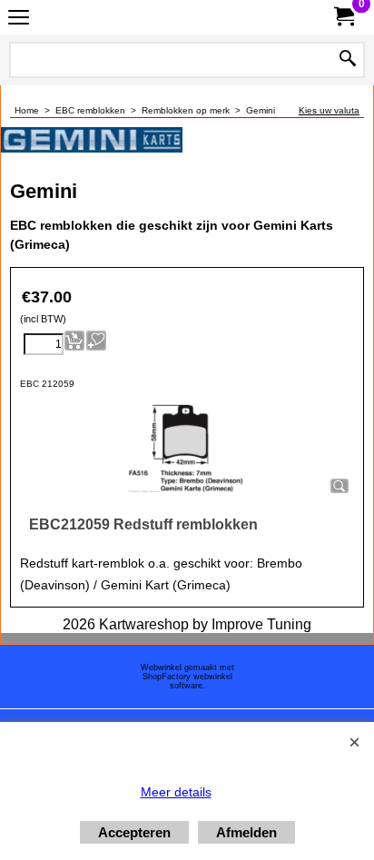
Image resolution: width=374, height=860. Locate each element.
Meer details (176, 792)
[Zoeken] (348, 60)
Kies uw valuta (329, 110)
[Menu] (18, 19)
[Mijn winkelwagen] (343, 16)
